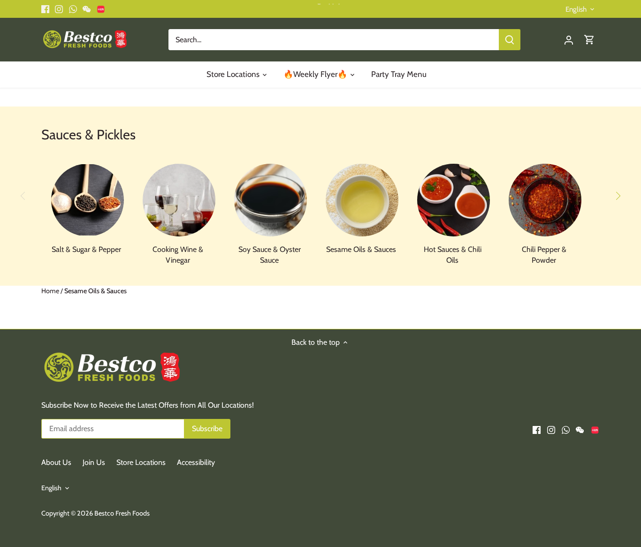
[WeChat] (520, 500)
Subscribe (576, 469)
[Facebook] (477, 500)
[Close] (609, 395)
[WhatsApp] (506, 500)
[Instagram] (491, 500)
